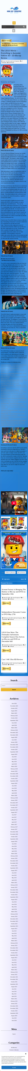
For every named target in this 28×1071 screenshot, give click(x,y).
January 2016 (14, 858)
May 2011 (14, 993)
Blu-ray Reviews (21, 572)
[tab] (14, 22)
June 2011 (14, 991)
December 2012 (14, 948)
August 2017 (14, 812)
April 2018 (14, 793)
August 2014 (14, 899)
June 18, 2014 (6, 61)
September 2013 (14, 926)
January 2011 (14, 1003)
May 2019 (14, 761)
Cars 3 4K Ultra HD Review (12, 659)
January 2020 (14, 742)
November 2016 (14, 834)
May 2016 (14, 848)
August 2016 (14, 841)
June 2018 (14, 788)
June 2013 (14, 933)
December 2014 (14, 889)
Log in (14, 1034)
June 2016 (14, 846)
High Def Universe (14, 16)
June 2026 (14, 703)
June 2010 (14, 1020)
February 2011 (14, 1001)
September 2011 (14, 984)
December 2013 (14, 918)
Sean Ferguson (15, 61)
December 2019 (14, 744)
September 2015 (14, 868)
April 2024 (14, 725)
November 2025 (14, 706)
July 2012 (14, 960)
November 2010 (14, 1008)
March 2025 (14, 713)
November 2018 (14, 776)
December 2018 (14, 773)
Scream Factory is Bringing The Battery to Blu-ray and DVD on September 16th (14, 591)
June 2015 (14, 875)
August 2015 (14, 870)
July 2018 (14, 785)
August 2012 (14, 957)
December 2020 (14, 735)
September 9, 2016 (8, 645)
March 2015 (14, 882)
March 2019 (14, 766)
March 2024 (14, 727)
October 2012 (14, 952)
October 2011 (14, 981)
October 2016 (14, 836)
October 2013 (14, 923)
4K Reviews (14, 1047)
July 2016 (14, 843)
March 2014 (14, 911)
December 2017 (14, 802)
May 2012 (14, 964)
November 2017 (14, 805)
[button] (26, 1053)
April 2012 (14, 967)
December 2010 (14, 1006)
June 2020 (14, 739)
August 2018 (14, 783)
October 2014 (14, 894)
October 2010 (14, 1010)
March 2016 (14, 853)
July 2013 (14, 931)
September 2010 (14, 1013)
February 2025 (14, 715)
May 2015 (14, 877)
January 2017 (14, 829)
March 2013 (14, 940)
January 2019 (14, 771)
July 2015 (14, 872)
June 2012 (14, 962)
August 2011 (14, 986)
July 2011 (14, 989)
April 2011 (14, 996)
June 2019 (14, 759)
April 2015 (14, 880)
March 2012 (14, 969)
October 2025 (14, 708)
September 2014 (14, 897)
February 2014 (14, 914)
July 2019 (14, 756)
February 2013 (14, 943)
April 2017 (14, 822)
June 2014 (14, 904)
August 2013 (14, 928)
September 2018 (14, 781)
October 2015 (14, 865)
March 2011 (14, 998)
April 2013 (14, 938)
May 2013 (14, 935)
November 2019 (14, 747)
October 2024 (14, 718)
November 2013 (14, 921)
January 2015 (14, 887)
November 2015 (14, 863)
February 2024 (14, 730)
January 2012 (14, 974)
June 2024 (14, 722)
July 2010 (14, 1018)
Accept (14, 1067)
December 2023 (14, 732)
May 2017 (14, 819)
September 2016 (14, 839)
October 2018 (14, 778)
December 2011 (14, 977)
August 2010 (14, 1015)
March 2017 (14, 824)
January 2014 (14, 916)
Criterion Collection (14, 1050)
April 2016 (14, 851)
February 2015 (14, 885)
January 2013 (14, 945)
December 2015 (14, 860)
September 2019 (14, 751)
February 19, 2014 (8, 617)
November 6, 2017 (8, 663)
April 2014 (14, 909)
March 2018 (14, 795)
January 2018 (14, 800)
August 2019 (14, 754)
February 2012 (14, 972)
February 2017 (14, 827)
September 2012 (14, 955)
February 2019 (14, 768)
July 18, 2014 (7, 597)
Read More (7, 603)
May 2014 (14, 906)
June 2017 (14, 817)
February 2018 (14, 798)
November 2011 (14, 979)
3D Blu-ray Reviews (10, 572)
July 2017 (14, 814)
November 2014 (14, 892)
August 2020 (14, 737)
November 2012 (14, 950)
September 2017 (14, 810)
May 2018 (14, 790)
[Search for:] (10, 26)
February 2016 (14, 856)
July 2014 (14, 902)
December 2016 (14, 831)
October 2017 (14, 807)
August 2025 (14, 710)
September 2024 (14, 720)
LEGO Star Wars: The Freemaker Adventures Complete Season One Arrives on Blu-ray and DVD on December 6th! (13, 636)
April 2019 (14, 764)
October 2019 (14, 749)
